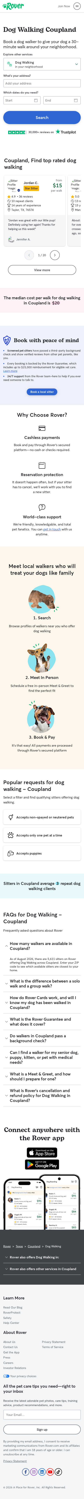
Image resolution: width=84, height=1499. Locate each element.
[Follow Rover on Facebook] (25, 1472)
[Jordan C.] (34, 210)
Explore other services (17, 54)
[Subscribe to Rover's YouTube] (50, 1472)
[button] (77, 6)
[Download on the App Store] (42, 1152)
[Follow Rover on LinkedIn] (42, 1472)
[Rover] (13, 6)
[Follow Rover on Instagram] (34, 1472)
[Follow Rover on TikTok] (58, 1472)
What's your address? (17, 76)
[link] (42, 117)
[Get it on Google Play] (42, 1164)
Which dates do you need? (20, 92)
